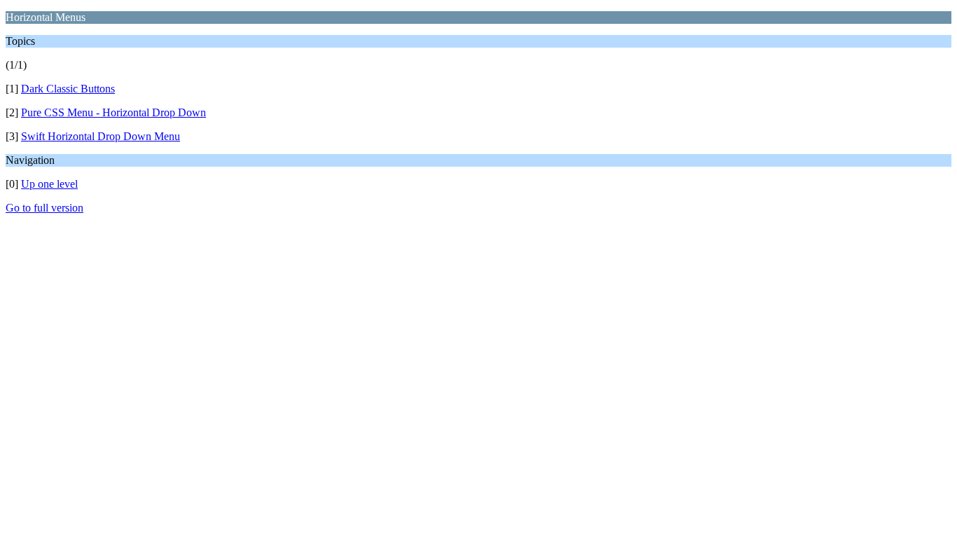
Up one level (49, 184)
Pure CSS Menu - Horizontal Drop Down (113, 112)
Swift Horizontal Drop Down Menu (100, 136)
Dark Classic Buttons (68, 89)
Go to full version (44, 208)
